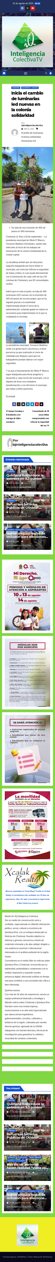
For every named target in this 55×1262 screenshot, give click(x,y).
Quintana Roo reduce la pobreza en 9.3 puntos (25, 477)
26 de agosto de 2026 (20, 1203)
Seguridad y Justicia (30, 87)
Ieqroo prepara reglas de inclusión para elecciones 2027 (26, 536)
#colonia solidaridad (31, 137)
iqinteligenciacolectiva (32, 125)
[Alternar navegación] (26, 73)
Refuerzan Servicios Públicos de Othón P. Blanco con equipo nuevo (26, 507)
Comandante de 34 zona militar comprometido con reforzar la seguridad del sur (39, 418)
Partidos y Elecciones (16, 530)
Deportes (11, 1157)
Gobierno (15, 87)
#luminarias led (28, 141)
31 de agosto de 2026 (20, 1112)
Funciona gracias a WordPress (15, 1257)
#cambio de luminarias (32, 133)
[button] (46, 73)
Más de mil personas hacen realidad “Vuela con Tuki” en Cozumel (27, 1168)
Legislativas (22, 1157)
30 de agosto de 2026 (20, 1172)
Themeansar (47, 1257)
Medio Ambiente (35, 1157)
